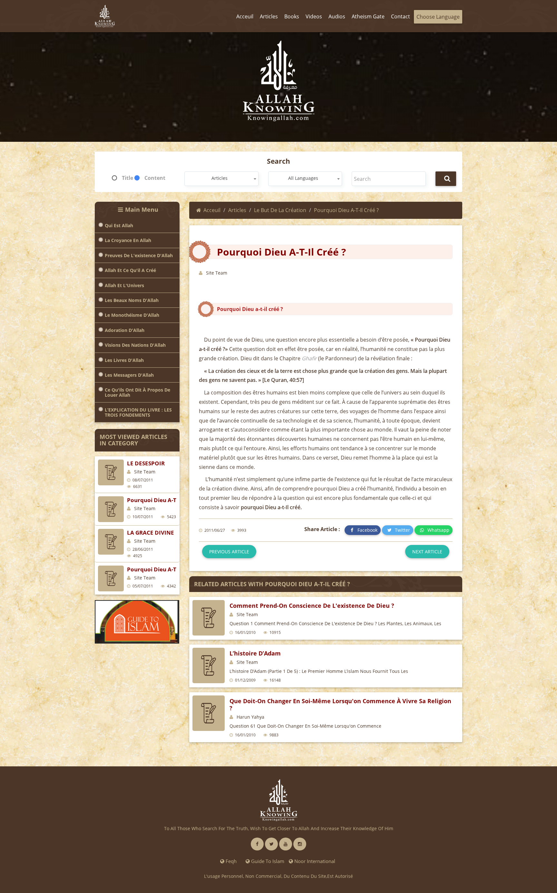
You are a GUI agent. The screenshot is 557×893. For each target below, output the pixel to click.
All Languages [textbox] (303, 178)
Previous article (229, 551)
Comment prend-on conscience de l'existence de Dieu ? (312, 605)
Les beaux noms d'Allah (132, 300)
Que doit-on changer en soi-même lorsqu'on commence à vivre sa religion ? (340, 704)
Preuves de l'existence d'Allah (139, 255)
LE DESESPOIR (146, 463)
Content (154, 177)
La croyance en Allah (128, 240)
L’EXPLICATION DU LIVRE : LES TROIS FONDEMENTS (138, 412)
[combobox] (221, 178)
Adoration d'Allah (124, 330)
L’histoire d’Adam (255, 653)
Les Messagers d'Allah (129, 375)
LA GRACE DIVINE (150, 532)
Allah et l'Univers (124, 285)
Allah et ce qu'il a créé (130, 270)
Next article (427, 551)
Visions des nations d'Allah (135, 345)
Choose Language (438, 16)
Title (127, 177)
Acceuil (211, 210)
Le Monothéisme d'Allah (132, 315)
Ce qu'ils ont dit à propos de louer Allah (137, 392)
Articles (237, 210)
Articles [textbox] (219, 178)
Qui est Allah (119, 225)
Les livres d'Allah (124, 360)
